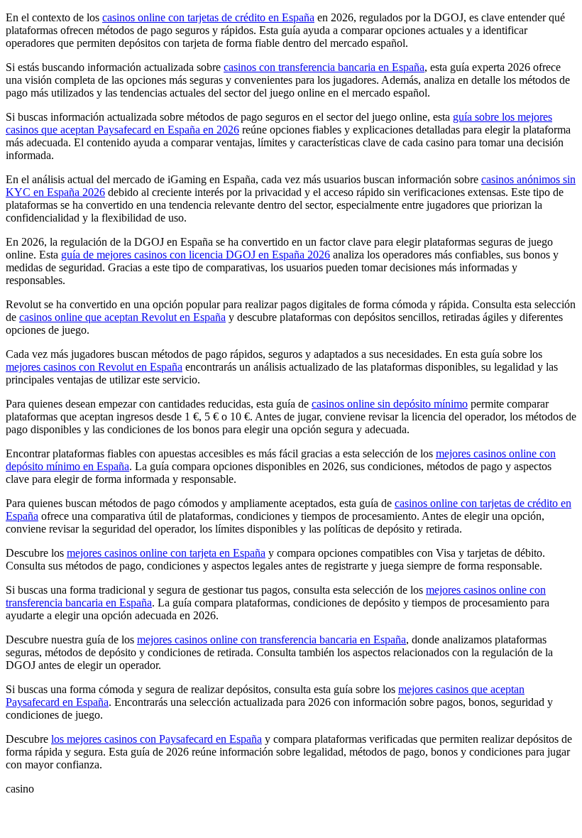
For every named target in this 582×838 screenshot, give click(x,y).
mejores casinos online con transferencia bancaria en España (271, 639)
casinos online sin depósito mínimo (390, 404)
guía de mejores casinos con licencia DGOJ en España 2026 (195, 255)
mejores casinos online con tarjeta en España (166, 553)
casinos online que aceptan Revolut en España (122, 317)
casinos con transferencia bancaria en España (324, 67)
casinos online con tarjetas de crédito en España (208, 17)
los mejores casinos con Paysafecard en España (156, 739)
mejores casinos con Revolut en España (94, 367)
